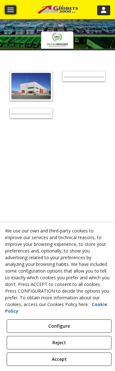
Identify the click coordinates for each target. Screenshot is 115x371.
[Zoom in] (31, 86)
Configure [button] (59, 326)
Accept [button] (59, 359)
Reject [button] (59, 342)
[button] (57, 9)
